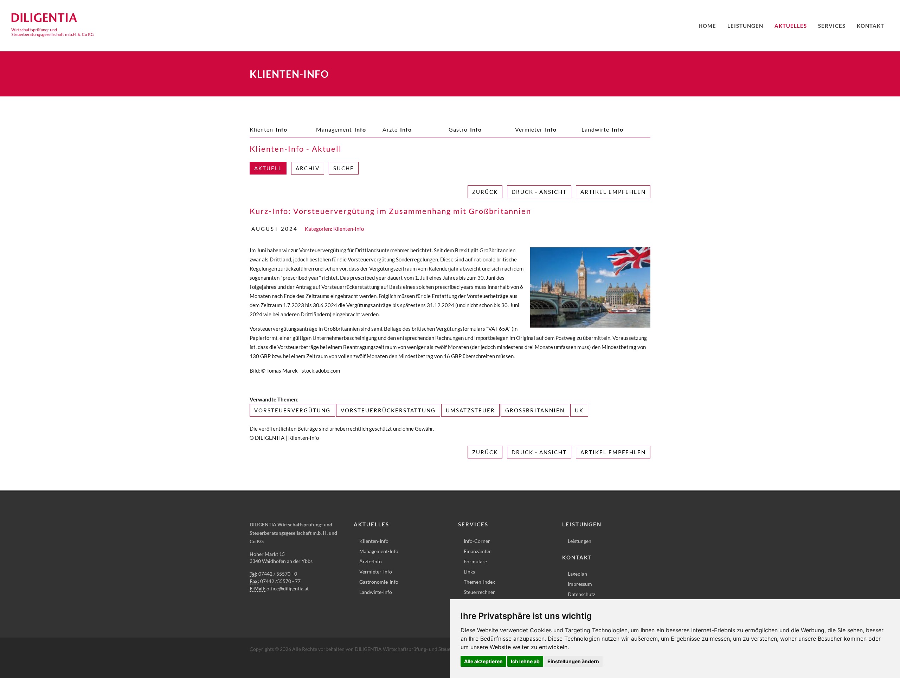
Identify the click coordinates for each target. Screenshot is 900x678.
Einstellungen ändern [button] (573, 661)
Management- (341, 129)
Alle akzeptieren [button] (483, 661)
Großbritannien (535, 410)
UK (579, 410)
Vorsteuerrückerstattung (388, 410)
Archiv (308, 168)
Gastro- (465, 129)
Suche (343, 168)
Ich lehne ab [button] (525, 661)
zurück (485, 192)
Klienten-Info (348, 229)
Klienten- (268, 129)
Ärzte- (397, 129)
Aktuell (268, 168)
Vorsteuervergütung (292, 410)
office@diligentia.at (287, 588)
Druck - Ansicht (539, 192)
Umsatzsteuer (470, 410)
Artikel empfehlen (613, 192)
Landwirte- (602, 129)
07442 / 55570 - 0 (277, 574)
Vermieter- (536, 129)
